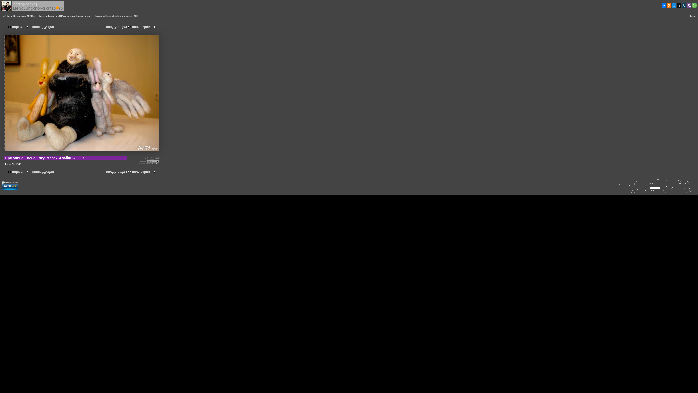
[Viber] (689, 5)
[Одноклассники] (669, 5)
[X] (679, 5)
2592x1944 (155, 163)
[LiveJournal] (684, 5)
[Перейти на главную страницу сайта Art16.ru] (6, 10)
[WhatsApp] (694, 5)
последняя (141, 27)
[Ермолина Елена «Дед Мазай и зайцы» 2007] (81, 153)
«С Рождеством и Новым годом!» (75, 16)
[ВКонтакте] (664, 5)
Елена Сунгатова (688, 182)
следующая (116, 27)
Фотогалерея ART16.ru (24, 16)
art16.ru (6, 16)
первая (18, 27)
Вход (692, 16)
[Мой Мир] (674, 5)
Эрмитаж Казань (47, 16)
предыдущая (42, 27)
